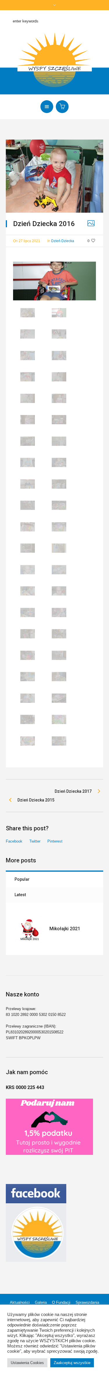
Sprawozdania (87, 1302)
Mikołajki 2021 (64, 928)
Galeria (41, 1302)
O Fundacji (61, 1302)
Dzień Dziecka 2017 (73, 791)
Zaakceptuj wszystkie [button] (72, 1363)
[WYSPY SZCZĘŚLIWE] (54, 60)
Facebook (14, 841)
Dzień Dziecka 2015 (35, 800)
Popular (22, 879)
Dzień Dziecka (62, 241)
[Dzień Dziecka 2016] (54, 176)
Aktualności (20, 1302)
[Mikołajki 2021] (29, 928)
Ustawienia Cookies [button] (27, 1363)
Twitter (34, 841)
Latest (20, 894)
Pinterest (54, 841)
